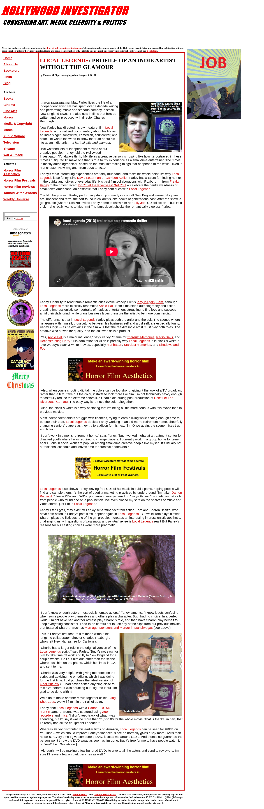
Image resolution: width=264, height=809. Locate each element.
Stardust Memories (140, 337)
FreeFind (19, 219)
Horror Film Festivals (19, 180)
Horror (8, 117)
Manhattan (114, 345)
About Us (10, 64)
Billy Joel (139, 203)
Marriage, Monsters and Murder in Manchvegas (119, 627)
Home (7, 58)
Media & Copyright (17, 123)
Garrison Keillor (116, 178)
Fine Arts (10, 111)
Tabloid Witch (80, 794)
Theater (9, 149)
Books (8, 98)
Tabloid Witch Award (105, 794)
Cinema (9, 105)
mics (64, 715)
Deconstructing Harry (55, 341)
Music (8, 130)
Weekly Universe (16, 199)
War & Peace (13, 155)
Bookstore (152, 50)
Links (7, 77)
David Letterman (89, 178)
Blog (7, 83)
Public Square (14, 136)
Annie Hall (106, 306)
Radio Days (164, 337)
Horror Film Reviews (19, 186)
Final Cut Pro (49, 684)
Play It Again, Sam (150, 302)
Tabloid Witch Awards (20, 193)
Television (11, 142)
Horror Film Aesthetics (12, 172)
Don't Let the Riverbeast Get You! (102, 185)
